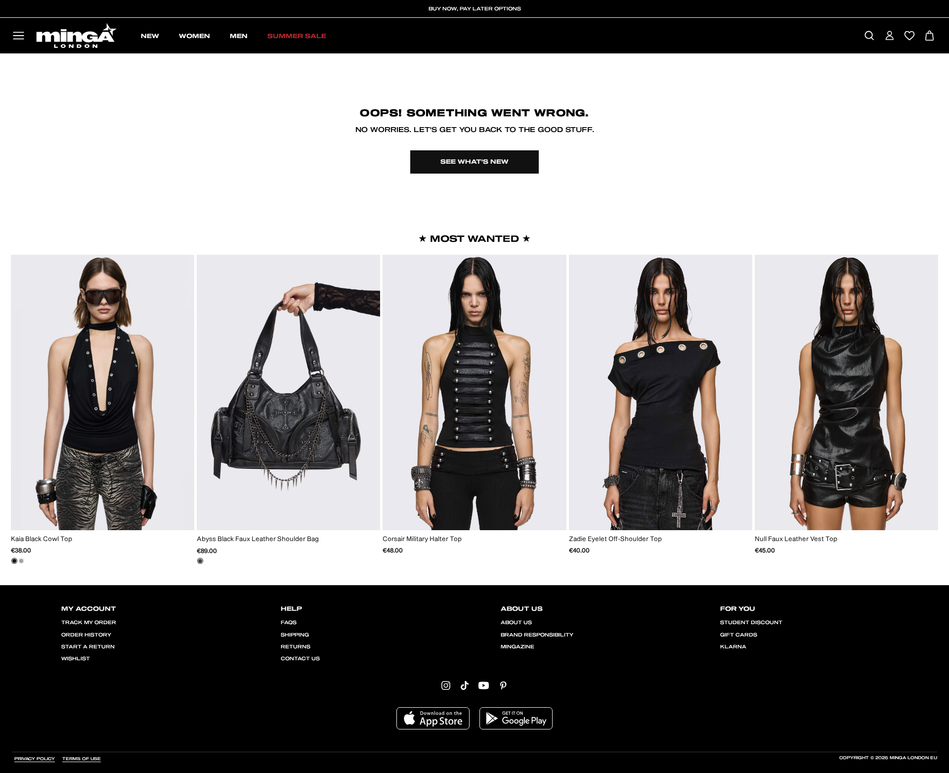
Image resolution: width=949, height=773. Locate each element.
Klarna (733, 646)
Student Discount (751, 622)
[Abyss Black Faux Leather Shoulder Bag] (200, 560)
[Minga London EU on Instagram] (445, 685)
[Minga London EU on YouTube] (483, 685)
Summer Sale (296, 36)
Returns (295, 646)
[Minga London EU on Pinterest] (503, 685)
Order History (86, 635)
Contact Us (300, 658)
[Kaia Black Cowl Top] (14, 560)
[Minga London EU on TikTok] (464, 685)
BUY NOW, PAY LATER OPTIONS (475, 8)
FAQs (289, 622)
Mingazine (517, 646)
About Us (516, 622)
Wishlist (75, 658)
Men (239, 36)
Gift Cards (738, 635)
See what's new (474, 162)
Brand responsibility (537, 635)
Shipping (295, 635)
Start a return (88, 646)
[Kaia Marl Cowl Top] (21, 560)
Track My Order (88, 622)
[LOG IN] (889, 36)
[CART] (929, 36)
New (150, 36)
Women (194, 36)
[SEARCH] (869, 36)
